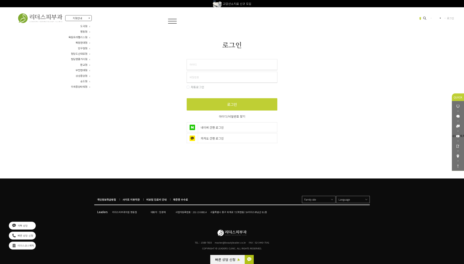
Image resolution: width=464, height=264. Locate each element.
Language (344, 199)
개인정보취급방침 (106, 199)
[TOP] (458, 166)
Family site (310, 199)
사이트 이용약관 (131, 199)
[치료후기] (458, 146)
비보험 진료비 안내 (156, 199)
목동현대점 (81, 42)
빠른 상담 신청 (225, 259)
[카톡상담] (458, 116)
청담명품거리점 (79, 59)
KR (436, 18)
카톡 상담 (22, 226)
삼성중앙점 (81, 76)
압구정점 (82, 48)
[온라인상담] (458, 106)
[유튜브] (458, 136)
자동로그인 (197, 87)
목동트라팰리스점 (78, 37)
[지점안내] (458, 156)
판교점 (83, 64)
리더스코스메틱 (25, 246)
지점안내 (77, 18)
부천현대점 (81, 70)
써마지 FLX (407, 18)
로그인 (40, 18)
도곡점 (83, 26)
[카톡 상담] (249, 259)
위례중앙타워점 (79, 86)
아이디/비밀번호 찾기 (232, 116)
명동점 (83, 31)
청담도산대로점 (79, 53)
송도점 (83, 81)
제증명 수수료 (180, 199)
